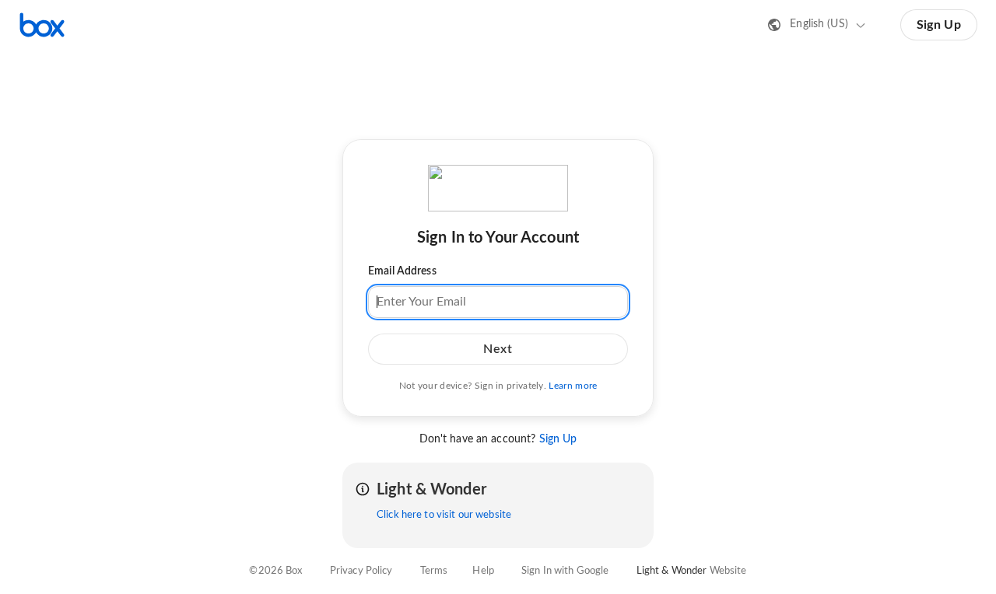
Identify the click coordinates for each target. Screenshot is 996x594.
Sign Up (939, 25)
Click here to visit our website (444, 515)
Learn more (573, 385)
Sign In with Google (564, 571)
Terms (434, 571)
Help (483, 571)
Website (728, 571)
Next (497, 348)
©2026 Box (275, 571)
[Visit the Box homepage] (42, 24)
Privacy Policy (361, 571)
